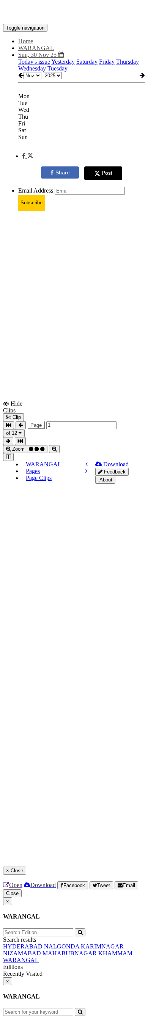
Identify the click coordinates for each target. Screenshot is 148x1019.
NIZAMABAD (22, 953)
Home (25, 41)
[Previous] (86, 464)
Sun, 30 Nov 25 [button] (38, 55)
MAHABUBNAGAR (70, 953)
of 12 (12, 433)
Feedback (114, 472)
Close (12, 893)
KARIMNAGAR (102, 946)
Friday (107, 61)
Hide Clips (12, 406)
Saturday (87, 61)
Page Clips (39, 478)
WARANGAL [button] (36, 48)
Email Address (35, 190)
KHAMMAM (115, 953)
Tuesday (57, 68)
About (105, 480)
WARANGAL (43, 464)
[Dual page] (8, 457)
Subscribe (31, 202)
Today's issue (34, 61)
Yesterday (63, 61)
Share (62, 172)
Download (115, 464)
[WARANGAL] (74, 12)
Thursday (127, 61)
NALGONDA (61, 946)
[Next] (86, 471)
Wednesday (32, 68)
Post (107, 173)
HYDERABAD (23, 946)
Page (36, 425)
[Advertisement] (74, 291)
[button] (27, 156)
